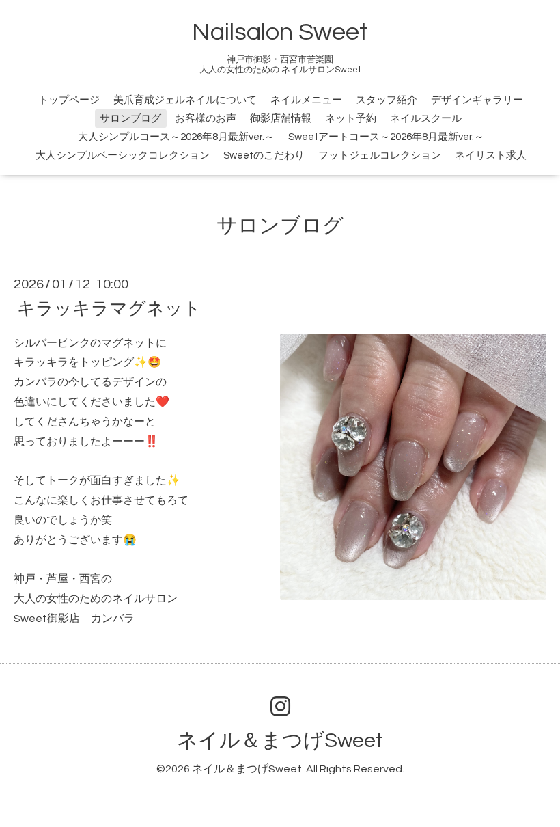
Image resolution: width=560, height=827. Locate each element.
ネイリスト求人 (491, 155)
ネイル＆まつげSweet (280, 740)
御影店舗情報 (280, 118)
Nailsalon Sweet (280, 32)
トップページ (69, 100)
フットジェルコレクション (379, 155)
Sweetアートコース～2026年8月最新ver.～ (386, 137)
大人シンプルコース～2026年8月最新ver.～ (176, 137)
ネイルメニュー (306, 100)
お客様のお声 (205, 118)
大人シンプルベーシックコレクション (123, 155)
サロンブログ (130, 118)
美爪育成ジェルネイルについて (185, 100)
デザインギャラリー (477, 100)
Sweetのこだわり (264, 155)
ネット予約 (350, 118)
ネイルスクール (426, 118)
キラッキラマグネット (109, 308)
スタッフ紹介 (386, 100)
